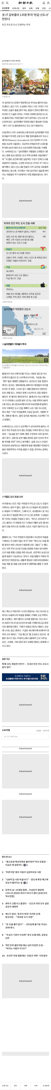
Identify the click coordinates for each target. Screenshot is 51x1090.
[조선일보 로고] (25, 2)
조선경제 (46, 1086)
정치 (15, 1086)
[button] (2, 2)
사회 (35, 1086)
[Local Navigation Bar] (2, 2)
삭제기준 (46, 731)
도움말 (38, 731)
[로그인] (48, 2)
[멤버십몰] (25, 677)
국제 (25, 1086)
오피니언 (5, 1086)
